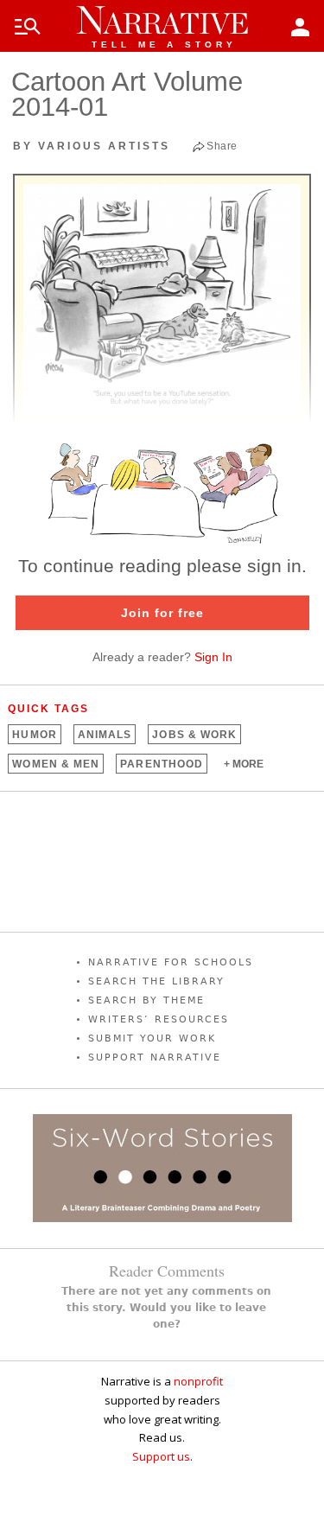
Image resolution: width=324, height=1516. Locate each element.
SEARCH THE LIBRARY (156, 981)
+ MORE (244, 764)
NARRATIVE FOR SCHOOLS (170, 962)
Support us (161, 1456)
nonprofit (198, 1381)
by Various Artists (91, 146)
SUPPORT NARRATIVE (154, 1057)
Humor (34, 735)
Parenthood (161, 764)
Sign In (213, 657)
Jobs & (194, 735)
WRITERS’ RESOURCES (158, 1019)
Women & (55, 764)
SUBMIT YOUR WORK (152, 1038)
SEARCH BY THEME (146, 1000)
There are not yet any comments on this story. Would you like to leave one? (166, 1307)
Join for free (162, 613)
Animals (105, 735)
